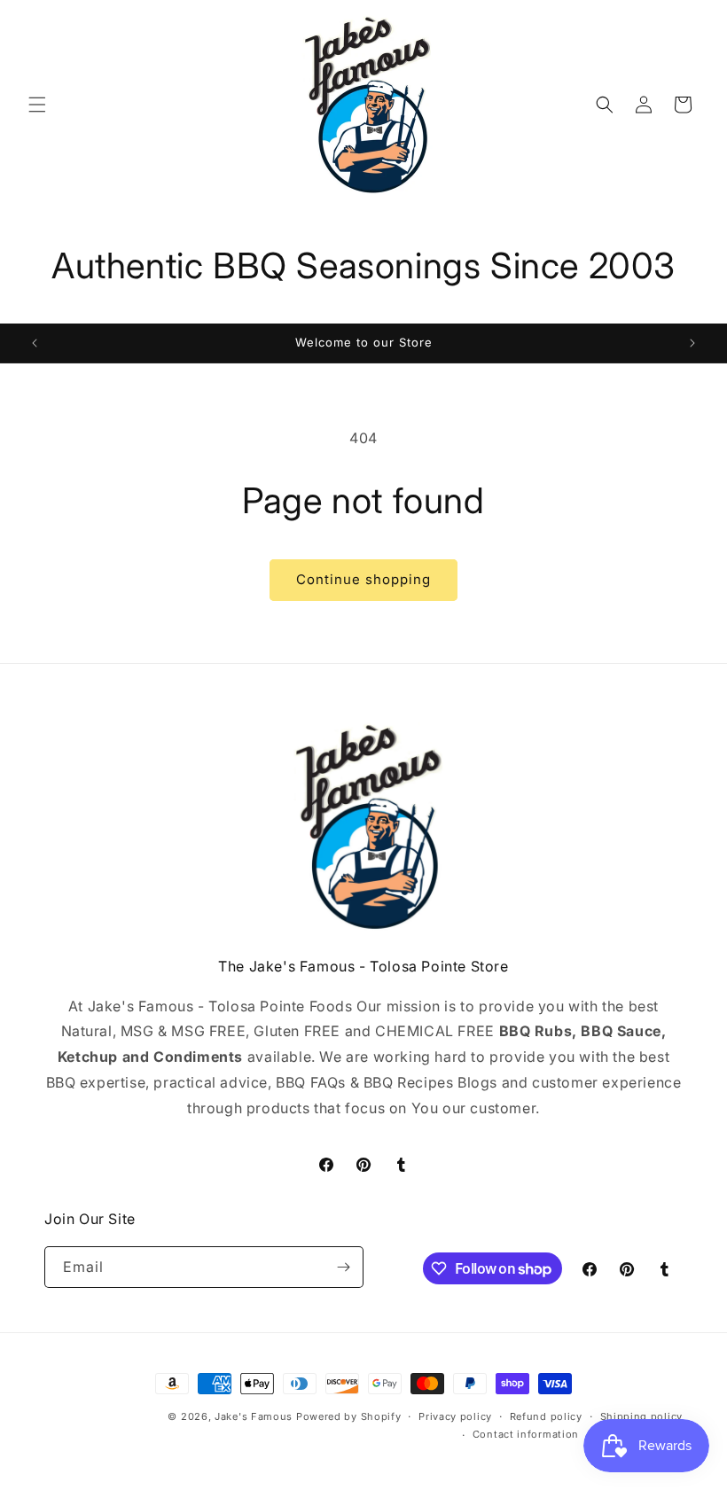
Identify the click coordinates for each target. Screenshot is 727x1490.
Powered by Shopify (349, 1416)
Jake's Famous (254, 1416)
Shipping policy (642, 1416)
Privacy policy (455, 1416)
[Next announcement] (692, 343)
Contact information (526, 1434)
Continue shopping (363, 579)
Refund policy (546, 1416)
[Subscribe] (343, 1267)
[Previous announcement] (34, 343)
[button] (37, 104)
